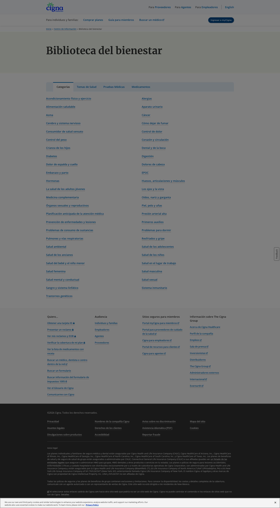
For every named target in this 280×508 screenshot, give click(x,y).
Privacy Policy (92, 505)
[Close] (275, 502)
